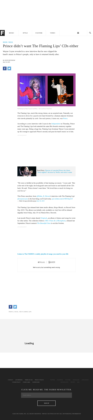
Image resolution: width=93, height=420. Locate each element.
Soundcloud (64, 382)
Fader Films (36, 382)
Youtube (67, 380)
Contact (10, 380)
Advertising (19, 380)
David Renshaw (10, 60)
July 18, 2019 (40, 201)
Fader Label (26, 382)
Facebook (60, 380)
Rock (11, 42)
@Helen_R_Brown (43, 196)
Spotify (73, 382)
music (5, 42)
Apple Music (85, 380)
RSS (78, 382)
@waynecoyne (22, 199)
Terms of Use (29, 380)
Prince (65, 118)
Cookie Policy (16, 382)
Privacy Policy (39, 380)
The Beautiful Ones (44, 223)
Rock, (16, 311)
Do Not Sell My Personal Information (67, 413)
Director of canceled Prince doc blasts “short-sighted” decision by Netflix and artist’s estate (54, 171)
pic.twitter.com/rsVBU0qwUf (62, 199)
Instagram (76, 380)
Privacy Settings (48, 413)
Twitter (52, 380)
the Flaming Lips (25, 311)
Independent (55, 124)
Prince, (11, 311)
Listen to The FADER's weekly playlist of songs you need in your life (42, 254)
